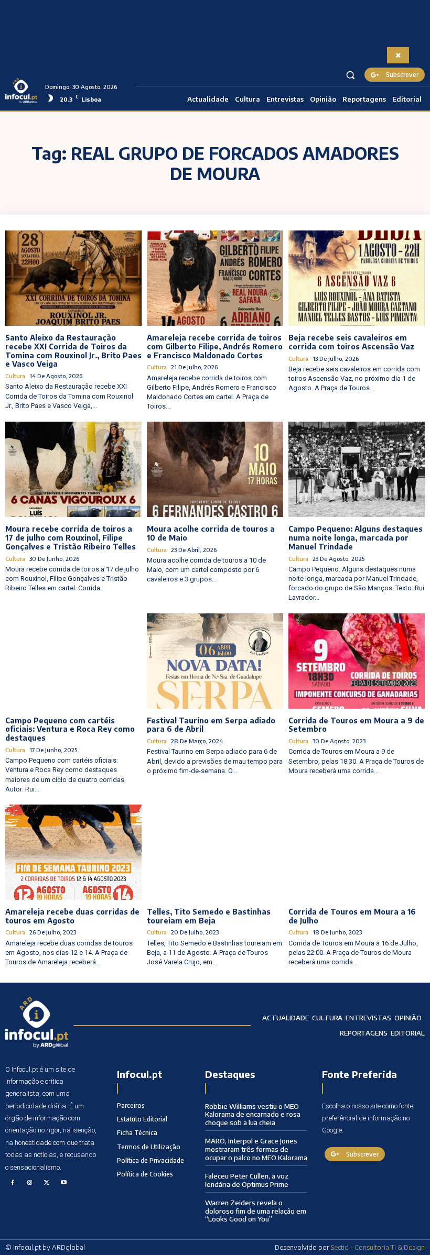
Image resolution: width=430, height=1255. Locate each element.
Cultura (15, 375)
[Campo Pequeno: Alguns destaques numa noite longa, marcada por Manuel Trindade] (356, 469)
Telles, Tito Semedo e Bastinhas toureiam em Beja (209, 916)
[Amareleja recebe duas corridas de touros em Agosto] (73, 852)
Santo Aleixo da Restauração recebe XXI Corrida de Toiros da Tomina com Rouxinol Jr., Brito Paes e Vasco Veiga (73, 350)
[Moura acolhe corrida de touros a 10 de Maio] (215, 469)
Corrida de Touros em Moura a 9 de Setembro (356, 725)
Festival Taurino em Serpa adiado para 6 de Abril (211, 725)
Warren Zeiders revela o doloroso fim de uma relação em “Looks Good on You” (255, 1210)
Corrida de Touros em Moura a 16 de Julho (352, 916)
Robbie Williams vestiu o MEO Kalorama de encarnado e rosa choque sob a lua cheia (252, 1114)
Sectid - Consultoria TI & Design (378, 1247)
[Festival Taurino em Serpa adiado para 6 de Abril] (215, 661)
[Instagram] (30, 1183)
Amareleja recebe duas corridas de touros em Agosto (72, 916)
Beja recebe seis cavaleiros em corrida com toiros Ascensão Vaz (351, 342)
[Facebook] (12, 1183)
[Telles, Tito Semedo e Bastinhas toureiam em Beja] (215, 852)
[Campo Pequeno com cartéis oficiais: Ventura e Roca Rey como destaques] (73, 661)
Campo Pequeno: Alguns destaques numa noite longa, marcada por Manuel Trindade (355, 537)
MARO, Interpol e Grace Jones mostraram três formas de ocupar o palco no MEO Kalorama (256, 1149)
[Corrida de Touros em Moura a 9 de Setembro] (356, 661)
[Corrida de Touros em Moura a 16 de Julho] (356, 852)
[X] (46, 1183)
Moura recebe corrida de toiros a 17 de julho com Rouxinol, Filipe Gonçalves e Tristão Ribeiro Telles (70, 537)
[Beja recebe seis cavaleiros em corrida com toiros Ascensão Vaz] (356, 278)
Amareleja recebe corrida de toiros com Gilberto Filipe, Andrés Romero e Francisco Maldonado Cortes (215, 346)
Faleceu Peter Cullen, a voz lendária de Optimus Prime (246, 1180)
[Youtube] (64, 1183)
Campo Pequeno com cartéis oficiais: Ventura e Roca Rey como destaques (70, 729)
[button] (350, 74)
